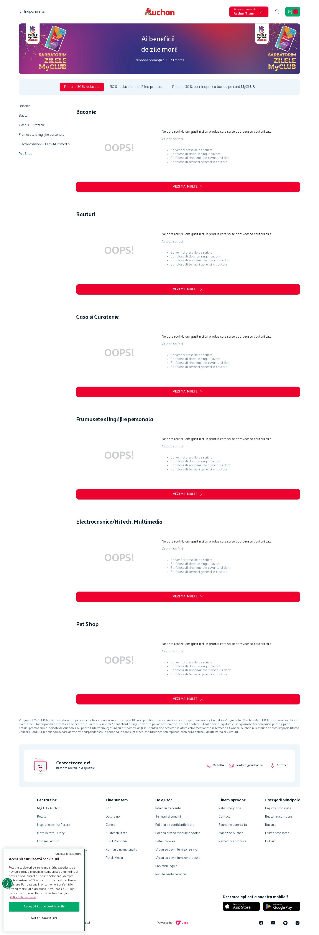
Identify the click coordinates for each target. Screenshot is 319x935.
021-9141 (219, 765)
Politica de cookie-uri (23, 897)
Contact (282, 765)
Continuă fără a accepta (69, 854)
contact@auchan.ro (249, 765)
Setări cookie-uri (44, 918)
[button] (248, 12)
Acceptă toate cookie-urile (44, 906)
